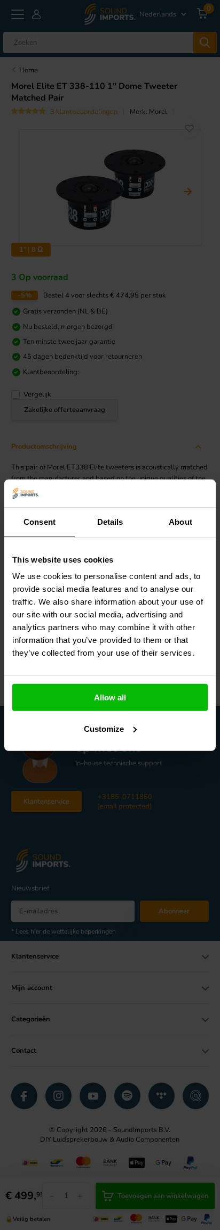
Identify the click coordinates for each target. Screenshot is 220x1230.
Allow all (110, 697)
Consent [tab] (39, 521)
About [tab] (180, 521)
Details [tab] (110, 521)
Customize (104, 728)
